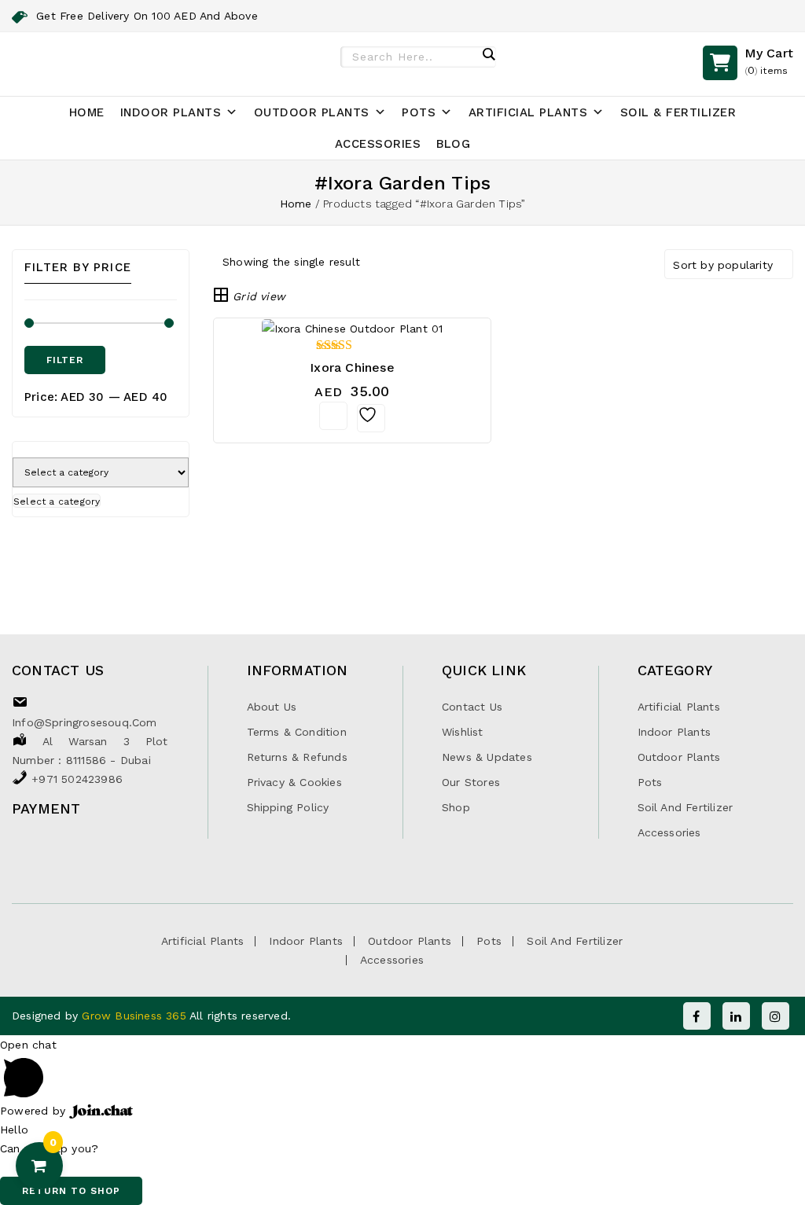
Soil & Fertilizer (678, 112)
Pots (419, 112)
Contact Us (472, 706)
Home (87, 112)
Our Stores (471, 782)
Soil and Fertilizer (685, 807)
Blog (453, 144)
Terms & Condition (297, 732)
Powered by (34, 1110)
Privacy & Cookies (294, 782)
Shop (456, 807)
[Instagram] (775, 1016)
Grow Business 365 (135, 1015)
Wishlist (462, 732)
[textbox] (56, 501)
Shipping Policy (288, 807)
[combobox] (57, 501)
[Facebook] (697, 1016)
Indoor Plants (171, 112)
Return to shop (71, 1190)
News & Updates (487, 757)
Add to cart (333, 416)
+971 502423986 (77, 779)
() (768, 61)
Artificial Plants (528, 112)
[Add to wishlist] (371, 418)
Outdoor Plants (311, 112)
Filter (64, 360)
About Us (272, 706)
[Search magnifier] (488, 54)
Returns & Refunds (297, 757)
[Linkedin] (736, 1016)
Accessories (378, 144)
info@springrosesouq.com (84, 722)
